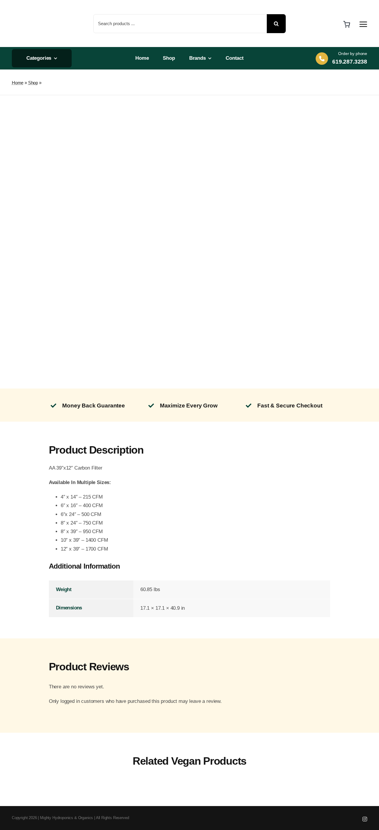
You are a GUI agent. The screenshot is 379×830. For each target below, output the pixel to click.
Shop (33, 82)
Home (17, 82)
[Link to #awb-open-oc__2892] (363, 24)
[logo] (32, 6)
